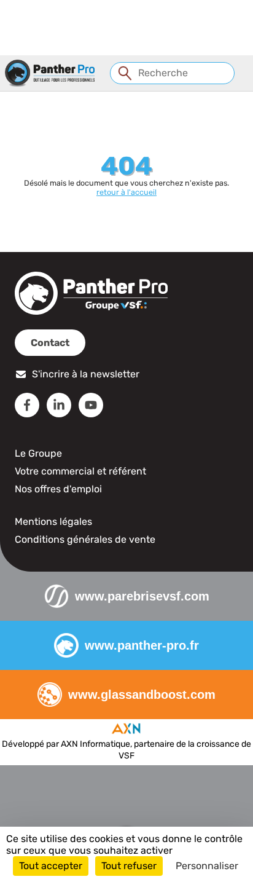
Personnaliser (207, 866)
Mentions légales (53, 521)
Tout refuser (129, 866)
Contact (50, 342)
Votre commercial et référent (80, 471)
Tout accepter (50, 866)
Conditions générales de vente (85, 539)
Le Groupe (38, 453)
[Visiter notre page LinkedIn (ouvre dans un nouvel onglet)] (59, 405)
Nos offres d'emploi (58, 489)
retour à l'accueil (126, 192)
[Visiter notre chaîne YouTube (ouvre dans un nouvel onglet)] (91, 405)
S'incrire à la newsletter (85, 374)
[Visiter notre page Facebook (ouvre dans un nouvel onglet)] (27, 405)
